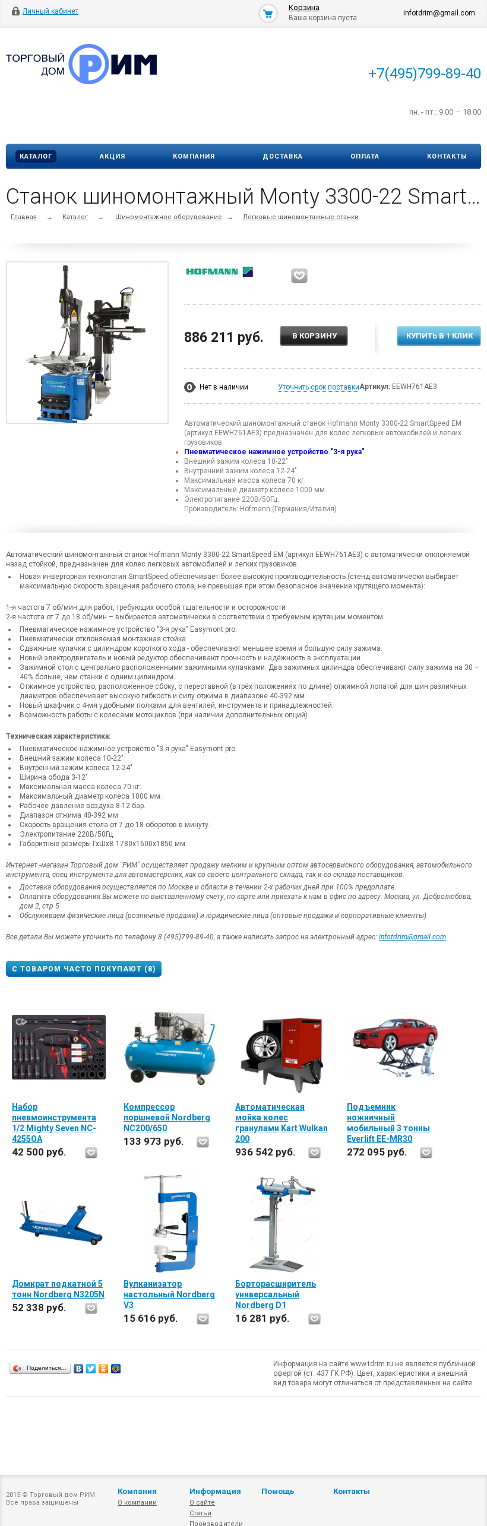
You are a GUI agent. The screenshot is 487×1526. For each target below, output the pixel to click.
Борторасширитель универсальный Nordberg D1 (275, 1294)
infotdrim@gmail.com (412, 937)
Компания (194, 156)
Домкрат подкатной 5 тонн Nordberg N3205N (58, 1289)
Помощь (278, 1491)
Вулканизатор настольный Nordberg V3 (169, 1294)
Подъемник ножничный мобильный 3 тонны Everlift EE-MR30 (388, 1123)
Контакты (447, 156)
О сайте (202, 1502)
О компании (137, 1502)
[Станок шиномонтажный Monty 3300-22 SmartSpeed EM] (87, 345)
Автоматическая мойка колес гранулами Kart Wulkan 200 (281, 1123)
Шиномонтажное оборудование (168, 217)
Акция (112, 156)
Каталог (36, 156)
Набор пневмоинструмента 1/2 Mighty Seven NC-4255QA (54, 1123)
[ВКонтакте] (78, 1368)
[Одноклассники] (103, 1368)
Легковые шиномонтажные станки (301, 217)
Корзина (304, 7)
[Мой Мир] (116, 1368)
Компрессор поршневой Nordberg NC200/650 (167, 1117)
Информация (215, 1491)
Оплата (365, 156)
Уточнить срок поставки (318, 387)
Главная (24, 217)
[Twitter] (91, 1368)
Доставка (283, 156)
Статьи (200, 1513)
